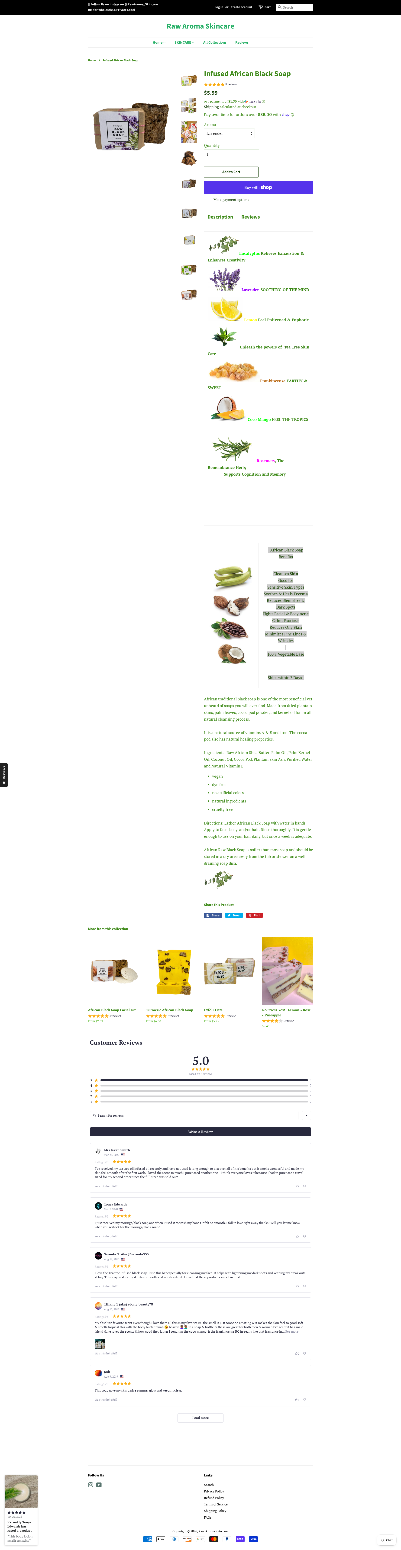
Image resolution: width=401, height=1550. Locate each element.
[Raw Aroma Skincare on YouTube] (99, 1485)
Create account (241, 7)
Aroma (210, 124)
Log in (219, 7)
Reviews (242, 42)
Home (158, 42)
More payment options (231, 199)
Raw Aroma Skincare (200, 26)
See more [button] (291, 1331)
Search (209, 1484)
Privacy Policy (214, 1491)
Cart (268, 7)
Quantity (212, 145)
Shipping (211, 106)
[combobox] (306, 1115)
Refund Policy (214, 1497)
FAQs (207, 1517)
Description (220, 217)
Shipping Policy (215, 1510)
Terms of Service (216, 1504)
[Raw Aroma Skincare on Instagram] (90, 1485)
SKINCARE (183, 42)
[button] (220, 85)
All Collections (214, 42)
